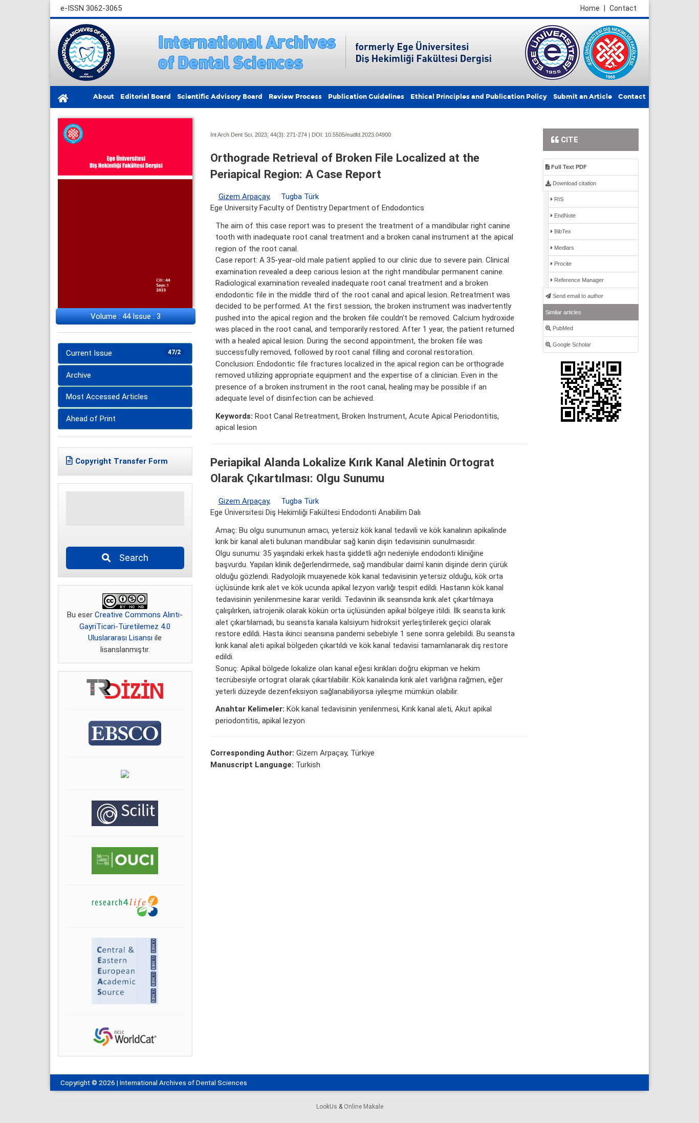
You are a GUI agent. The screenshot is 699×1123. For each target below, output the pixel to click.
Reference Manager (578, 280)
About (103, 97)
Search (130, 557)
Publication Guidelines (366, 97)
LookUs (326, 1106)
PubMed (562, 328)
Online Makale (363, 1106)
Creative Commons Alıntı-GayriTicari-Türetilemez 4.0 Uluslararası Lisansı (131, 626)
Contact (623, 8)
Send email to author (577, 296)
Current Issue (123, 353)
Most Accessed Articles (107, 396)
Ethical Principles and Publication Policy (478, 97)
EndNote (564, 215)
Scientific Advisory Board (220, 97)
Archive (78, 375)
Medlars (563, 248)
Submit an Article (582, 97)
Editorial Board (145, 97)
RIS (558, 199)
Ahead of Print (91, 418)
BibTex (562, 231)
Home (592, 8)
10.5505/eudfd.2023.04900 (358, 135)
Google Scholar (571, 344)
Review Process (295, 97)
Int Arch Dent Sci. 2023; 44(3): (247, 135)
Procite (562, 264)
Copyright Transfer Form (121, 461)
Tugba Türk (300, 196)
